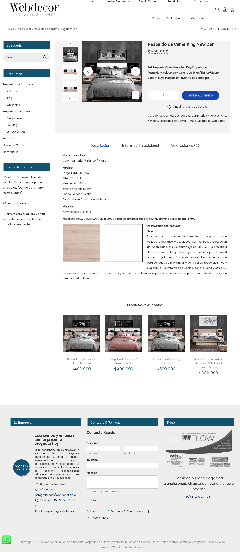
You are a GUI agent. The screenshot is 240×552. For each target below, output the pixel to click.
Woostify (106, 547)
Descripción (100, 145)
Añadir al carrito (200, 95)
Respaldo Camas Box (16, 111)
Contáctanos (99, 518)
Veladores (203, 121)
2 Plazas (12, 91)
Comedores (10, 152)
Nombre (93, 443)
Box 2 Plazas (14, 118)
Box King (12, 125)
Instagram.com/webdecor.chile (55, 495)
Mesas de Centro (14, 145)
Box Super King (16, 132)
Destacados (182, 115)
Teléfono (92, 460)
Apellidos (130, 453)
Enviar (94, 500)
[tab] (100, 145)
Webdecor (24, 29)
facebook (60, 484)
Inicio (11, 29)
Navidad (153, 121)
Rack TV (8, 138)
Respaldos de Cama (173, 121)
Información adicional (140, 145)
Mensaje (92, 473)
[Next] (135, 71)
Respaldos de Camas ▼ (18, 84)
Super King (13, 105)
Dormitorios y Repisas (206, 115)
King (223, 115)
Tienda (191, 121)
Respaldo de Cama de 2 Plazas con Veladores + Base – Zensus (208, 363)
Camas (168, 115)
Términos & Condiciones (126, 511)
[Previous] (88, 71)
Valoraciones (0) (185, 145)
